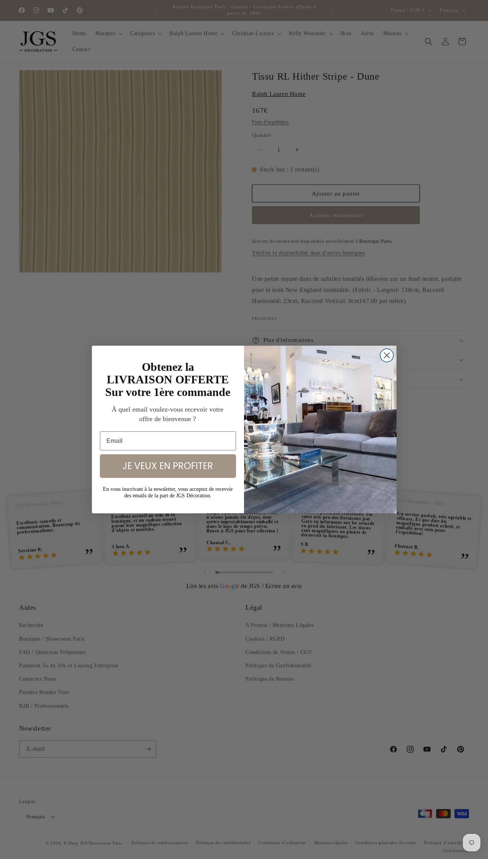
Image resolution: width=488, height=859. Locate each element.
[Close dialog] (386, 355)
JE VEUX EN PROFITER (167, 466)
